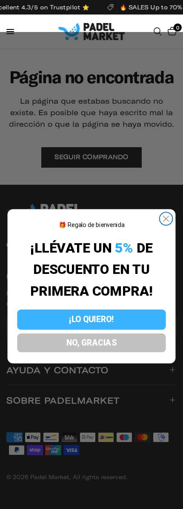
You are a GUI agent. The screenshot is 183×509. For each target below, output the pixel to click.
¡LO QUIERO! (91, 319)
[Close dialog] (166, 219)
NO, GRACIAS (91, 343)
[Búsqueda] (158, 32)
